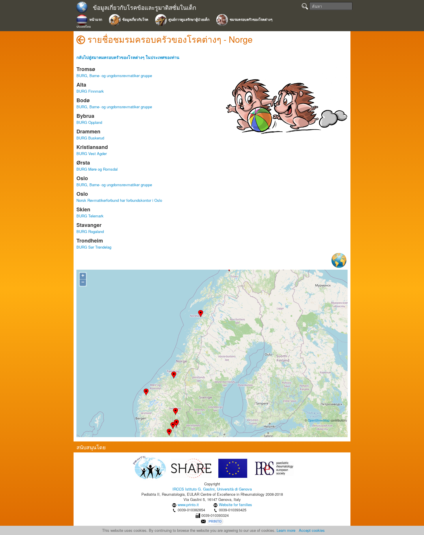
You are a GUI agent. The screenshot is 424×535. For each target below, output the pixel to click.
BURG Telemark (90, 216)
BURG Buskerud (90, 138)
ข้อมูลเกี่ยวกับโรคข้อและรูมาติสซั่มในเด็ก (144, 8)
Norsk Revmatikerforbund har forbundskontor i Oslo (119, 200)
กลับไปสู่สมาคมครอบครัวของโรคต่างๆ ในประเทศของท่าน (127, 57)
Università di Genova (234, 489)
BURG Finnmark (90, 91)
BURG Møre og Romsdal (97, 169)
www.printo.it (188, 504)
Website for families (235, 504)
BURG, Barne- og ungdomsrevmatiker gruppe (114, 75)
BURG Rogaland (90, 231)
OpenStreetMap (319, 420)
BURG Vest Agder (91, 153)
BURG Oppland (89, 122)
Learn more (286, 530)
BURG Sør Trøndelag (93, 247)
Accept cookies (312, 530)
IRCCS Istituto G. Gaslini (193, 489)
